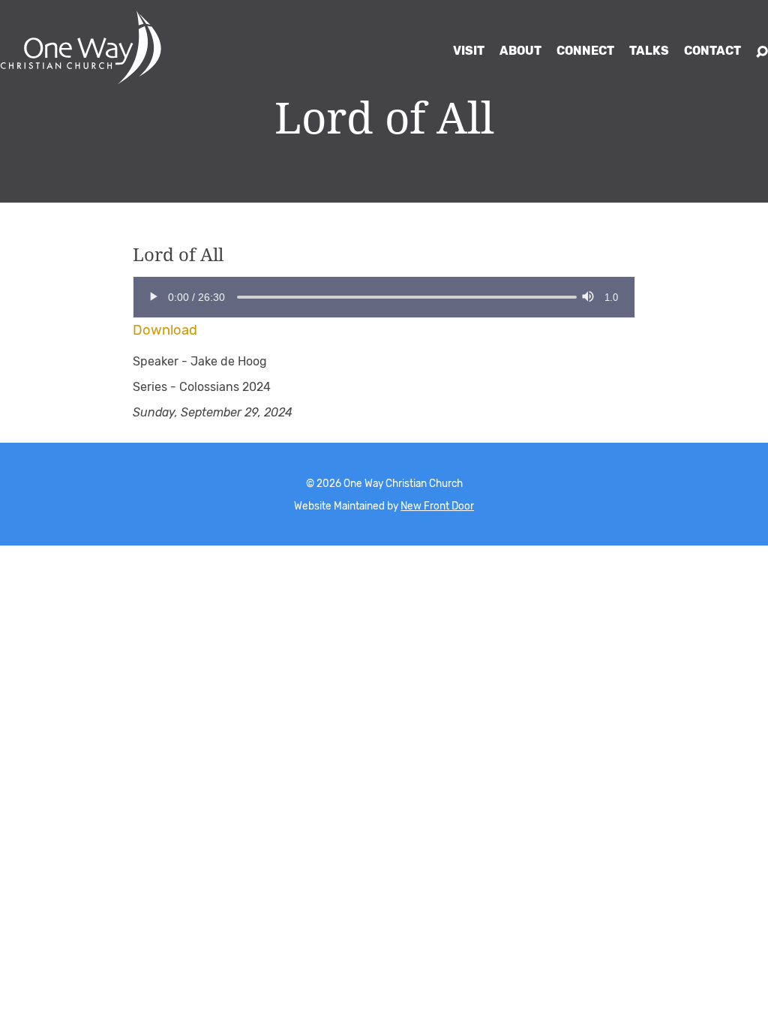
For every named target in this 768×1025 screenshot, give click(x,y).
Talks (649, 51)
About (521, 51)
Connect (585, 51)
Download (165, 330)
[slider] (237, 297)
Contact (712, 51)
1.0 (611, 297)
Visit (468, 51)
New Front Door (437, 506)
